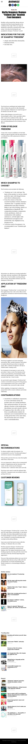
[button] (2, 1)
